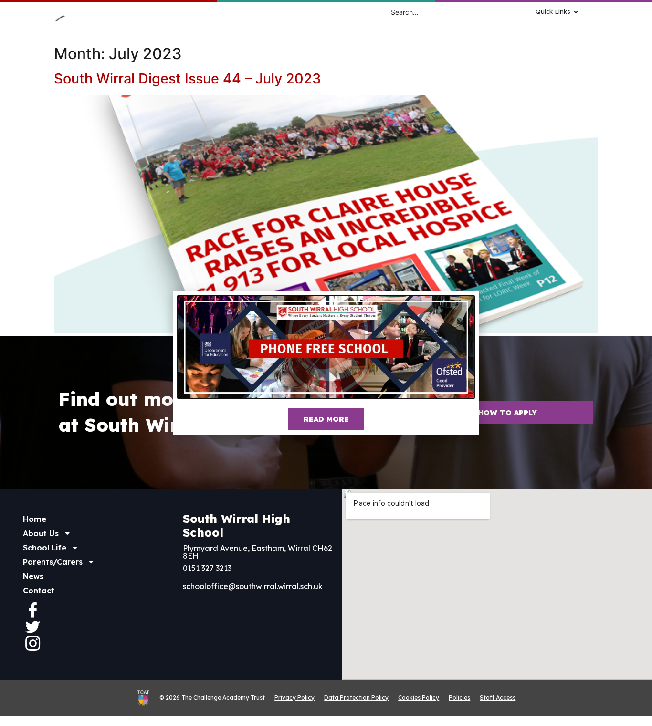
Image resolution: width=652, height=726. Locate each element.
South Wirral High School (236, 525)
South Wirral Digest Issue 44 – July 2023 (187, 78)
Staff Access (497, 697)
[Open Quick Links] (576, 12)
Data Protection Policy (356, 697)
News (33, 576)
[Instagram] (32, 643)
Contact (38, 590)
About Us (41, 533)
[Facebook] (32, 609)
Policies (459, 697)
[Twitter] (32, 626)
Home (34, 519)
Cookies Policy (418, 697)
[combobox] (444, 12)
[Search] (513, 12)
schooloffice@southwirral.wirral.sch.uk (253, 586)
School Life (44, 547)
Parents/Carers (53, 562)
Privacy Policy (294, 697)
